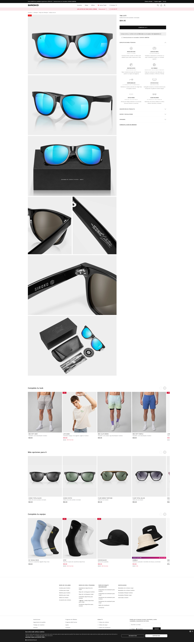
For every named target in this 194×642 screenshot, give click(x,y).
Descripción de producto (127, 109)
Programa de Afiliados (71, 619)
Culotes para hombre (64, 588)
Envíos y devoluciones (126, 114)
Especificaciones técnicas (127, 42)
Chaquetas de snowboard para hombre (107, 590)
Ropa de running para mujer (86, 594)
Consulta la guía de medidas (128, 124)
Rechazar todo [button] (133, 635)
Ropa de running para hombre (87, 591)
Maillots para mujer (64, 595)
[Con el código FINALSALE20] (106, 9)
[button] (71, 637)
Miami (169, 498)
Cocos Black (102, 560)
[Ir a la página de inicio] (33, 5)
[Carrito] (161, 5)
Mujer (133, 629)
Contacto (67, 627)
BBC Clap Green (103, 434)
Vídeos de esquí (103, 624)
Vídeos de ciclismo (104, 622)
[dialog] (97, 635)
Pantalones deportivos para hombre (86, 605)
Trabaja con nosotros (38, 624)
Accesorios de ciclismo (65, 600)
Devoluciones (36, 619)
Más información (49, 635)
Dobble (135, 560)
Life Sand (66, 434)
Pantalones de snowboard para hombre (107, 598)
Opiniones (122, 119)
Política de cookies (40, 635)
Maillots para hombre (64, 592)
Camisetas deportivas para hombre (86, 597)
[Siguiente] (164, 388)
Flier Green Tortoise (105, 498)
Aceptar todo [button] (156, 635)
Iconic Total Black (35, 498)
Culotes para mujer (64, 590)
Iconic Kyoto (67, 498)
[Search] (157, 5)
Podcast (35, 627)
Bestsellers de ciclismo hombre (126, 590)
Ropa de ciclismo (65, 585)
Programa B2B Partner (71, 622)
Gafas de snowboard (104, 605)
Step (64, 560)
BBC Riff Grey (33, 434)
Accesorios (101, 607)
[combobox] (190, 631)
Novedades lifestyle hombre (125, 592)
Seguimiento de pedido (39, 622)
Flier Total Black (139, 498)
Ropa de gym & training (87, 585)
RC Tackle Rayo (33, 560)
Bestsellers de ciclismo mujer (126, 588)
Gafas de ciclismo (63, 597)
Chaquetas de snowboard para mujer (107, 594)
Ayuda (67, 624)
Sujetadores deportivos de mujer (86, 588)
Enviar (157, 628)
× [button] (192, 631)
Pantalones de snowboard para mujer (107, 602)
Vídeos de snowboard (104, 627)
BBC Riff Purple (138, 434)
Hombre (140, 629)
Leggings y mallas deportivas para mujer (86, 601)
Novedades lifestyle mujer (125, 595)
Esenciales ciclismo (123, 597)
